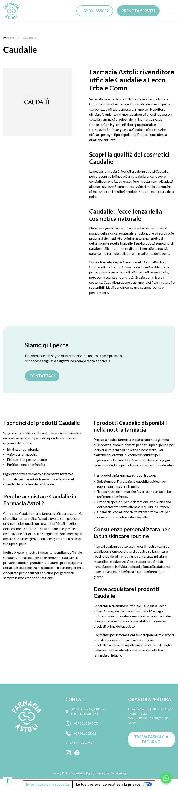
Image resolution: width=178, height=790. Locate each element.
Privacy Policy (60, 773)
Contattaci (42, 375)
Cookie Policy (81, 773)
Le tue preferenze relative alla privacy (108, 784)
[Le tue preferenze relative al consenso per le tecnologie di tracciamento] (7, 781)
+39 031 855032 (95, 10)
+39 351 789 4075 (86, 723)
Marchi (8, 37)
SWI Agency (118, 773)
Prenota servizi (138, 10)
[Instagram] (68, 753)
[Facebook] (77, 753)
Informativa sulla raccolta (47, 784)
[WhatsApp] (166, 778)
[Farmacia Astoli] (11, 11)
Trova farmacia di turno (151, 739)
